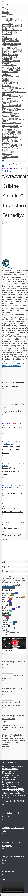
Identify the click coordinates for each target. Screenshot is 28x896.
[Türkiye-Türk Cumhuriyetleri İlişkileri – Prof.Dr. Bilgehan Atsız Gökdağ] (7, 854)
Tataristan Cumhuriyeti (11, 44)
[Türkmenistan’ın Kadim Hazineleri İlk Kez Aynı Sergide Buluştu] (7, 439)
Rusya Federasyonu (10, 41)
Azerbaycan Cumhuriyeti (12, 21)
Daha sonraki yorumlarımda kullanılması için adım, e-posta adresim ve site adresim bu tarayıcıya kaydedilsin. (13, 580)
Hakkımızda (7, 154)
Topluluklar (6, 75)
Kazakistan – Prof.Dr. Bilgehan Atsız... (10, 873)
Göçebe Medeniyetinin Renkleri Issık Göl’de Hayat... (12, 510)
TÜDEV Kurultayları (10, 83)
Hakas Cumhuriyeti (10, 55)
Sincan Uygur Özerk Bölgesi (13, 70)
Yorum (5, 539)
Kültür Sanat (15, 168)
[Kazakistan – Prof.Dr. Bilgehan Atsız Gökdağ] (7, 869)
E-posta (6, 567)
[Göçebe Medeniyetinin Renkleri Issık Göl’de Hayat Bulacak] (7, 501)
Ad (4, 562)
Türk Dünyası (7, 15)
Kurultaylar (6, 86)
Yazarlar (5, 79)
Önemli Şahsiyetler (10, 72)
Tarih (20, 423)
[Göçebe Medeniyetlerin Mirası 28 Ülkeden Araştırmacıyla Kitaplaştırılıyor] (7, 421)
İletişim (5, 159)
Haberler (5, 13)
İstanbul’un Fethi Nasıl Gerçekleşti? (11, 844)
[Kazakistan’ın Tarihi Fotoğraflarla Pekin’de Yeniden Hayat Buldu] (7, 461)
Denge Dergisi (8, 81)
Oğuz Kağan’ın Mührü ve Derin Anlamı (11, 815)
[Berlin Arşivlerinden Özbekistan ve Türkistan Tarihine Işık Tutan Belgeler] (7, 520)
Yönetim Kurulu (8, 152)
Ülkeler (5, 17)
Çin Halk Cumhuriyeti (11, 68)
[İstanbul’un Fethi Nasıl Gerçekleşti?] (7, 840)
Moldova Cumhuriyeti (11, 61)
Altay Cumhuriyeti (9, 48)
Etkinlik (5, 168)
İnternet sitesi (8, 571)
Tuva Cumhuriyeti (9, 46)
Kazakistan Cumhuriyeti (12, 26)
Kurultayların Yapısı (10, 141)
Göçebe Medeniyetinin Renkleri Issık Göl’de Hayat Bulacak (13, 795)
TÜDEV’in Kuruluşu (10, 157)
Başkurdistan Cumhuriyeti (12, 50)
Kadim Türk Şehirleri (10, 77)
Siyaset (4, 522)
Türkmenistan (7, 24)
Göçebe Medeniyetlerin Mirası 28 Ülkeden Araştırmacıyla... (13, 429)
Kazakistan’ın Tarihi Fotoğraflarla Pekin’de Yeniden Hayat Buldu (11, 784)
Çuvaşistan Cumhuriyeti (12, 52)
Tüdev (10, 268)
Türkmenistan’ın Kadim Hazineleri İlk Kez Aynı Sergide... (11, 450)
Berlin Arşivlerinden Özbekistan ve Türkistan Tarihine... (11, 528)
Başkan (5, 150)
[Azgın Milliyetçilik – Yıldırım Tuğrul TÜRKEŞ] (7, 825)
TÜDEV (5, 143)
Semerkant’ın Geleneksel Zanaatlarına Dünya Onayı (12, 492)
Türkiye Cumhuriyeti (10, 19)
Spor (15, 423)
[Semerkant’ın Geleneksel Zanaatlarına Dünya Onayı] (7, 483)
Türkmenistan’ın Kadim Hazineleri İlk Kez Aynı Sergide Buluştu (12, 777)
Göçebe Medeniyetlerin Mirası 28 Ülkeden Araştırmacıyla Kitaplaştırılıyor (12, 769)
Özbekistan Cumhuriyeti (12, 30)
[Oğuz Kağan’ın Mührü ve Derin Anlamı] (7, 810)
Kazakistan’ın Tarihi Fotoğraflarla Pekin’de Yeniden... (10, 472)
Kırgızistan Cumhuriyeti (11, 28)
